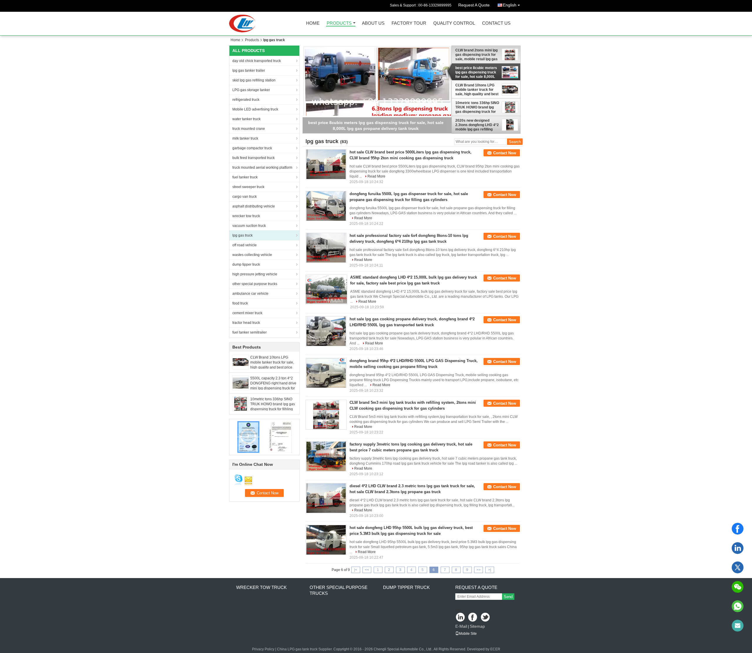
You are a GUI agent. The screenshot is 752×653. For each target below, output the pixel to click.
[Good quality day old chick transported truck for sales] (248, 437)
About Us (373, 23)
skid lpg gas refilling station (254, 80)
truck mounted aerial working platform (262, 167)
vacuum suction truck (249, 226)
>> (478, 570)
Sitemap (477, 626)
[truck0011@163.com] (737, 625)
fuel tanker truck (245, 177)
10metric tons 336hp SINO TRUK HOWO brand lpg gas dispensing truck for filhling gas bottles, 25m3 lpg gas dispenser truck (272, 409)
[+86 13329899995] (737, 606)
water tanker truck (246, 119)
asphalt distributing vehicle (253, 206)
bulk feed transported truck (253, 158)
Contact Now (504, 153)
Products (339, 23)
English (509, 5)
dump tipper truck (246, 264)
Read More (376, 176)
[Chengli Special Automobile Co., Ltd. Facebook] (473, 617)
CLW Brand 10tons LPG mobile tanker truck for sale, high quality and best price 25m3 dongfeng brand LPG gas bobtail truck (272, 367)
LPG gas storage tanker (251, 90)
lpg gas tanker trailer (248, 70)
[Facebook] (737, 528)
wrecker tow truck (246, 216)
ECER (495, 649)
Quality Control (454, 23)
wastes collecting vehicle (252, 255)
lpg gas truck (242, 235)
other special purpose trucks (254, 284)
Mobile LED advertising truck (255, 109)
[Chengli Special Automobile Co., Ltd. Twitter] (486, 617)
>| (489, 570)
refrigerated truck (245, 100)
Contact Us (496, 23)
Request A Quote (474, 5)
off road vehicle (244, 245)
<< (367, 570)
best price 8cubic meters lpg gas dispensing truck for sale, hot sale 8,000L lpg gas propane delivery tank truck (476, 72)
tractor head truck (246, 323)
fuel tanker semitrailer (249, 332)
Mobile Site (468, 634)
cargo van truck (244, 197)
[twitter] (737, 567)
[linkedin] (737, 548)
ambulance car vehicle (250, 294)
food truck (240, 303)
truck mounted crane (248, 129)
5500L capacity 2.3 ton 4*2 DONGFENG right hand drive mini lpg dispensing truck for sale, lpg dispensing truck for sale (273, 388)
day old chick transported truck (256, 61)
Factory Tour (409, 23)
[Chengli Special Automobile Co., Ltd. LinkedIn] (460, 617)
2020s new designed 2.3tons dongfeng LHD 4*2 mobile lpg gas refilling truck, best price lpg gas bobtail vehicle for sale (477, 124)
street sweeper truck (248, 187)
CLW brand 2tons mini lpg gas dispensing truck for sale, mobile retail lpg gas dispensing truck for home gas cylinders (477, 54)
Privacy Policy (263, 649)
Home (313, 23)
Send (508, 597)
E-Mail (461, 626)
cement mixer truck (247, 313)
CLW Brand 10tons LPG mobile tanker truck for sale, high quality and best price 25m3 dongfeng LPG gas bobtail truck (476, 89)
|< (355, 570)
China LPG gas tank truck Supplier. (305, 649)
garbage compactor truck (252, 148)
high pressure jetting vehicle (254, 274)
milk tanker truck (245, 138)
